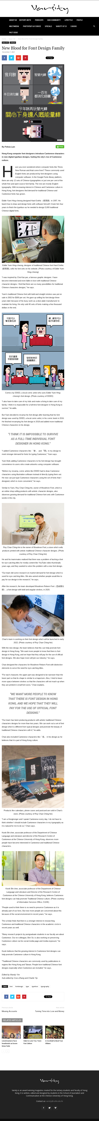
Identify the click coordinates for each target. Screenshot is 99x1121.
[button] (94, 26)
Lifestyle (69, 20)
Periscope (39, 20)
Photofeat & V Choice (32, 26)
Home (4, 39)
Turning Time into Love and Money (49, 1011)
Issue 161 (12, 39)
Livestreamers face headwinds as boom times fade (9, 1043)
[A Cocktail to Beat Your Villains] (54, 1032)
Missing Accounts (9, 1011)
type (27, 986)
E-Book (74, 26)
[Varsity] (49, 8)
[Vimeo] (55, 1108)
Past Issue (13, 32)
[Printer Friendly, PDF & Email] (60, 146)
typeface (35, 986)
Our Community (54, 20)
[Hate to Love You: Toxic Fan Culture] (32, 1032)
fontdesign (19, 986)
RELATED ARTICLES (12, 1020)
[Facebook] (44, 1108)
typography (45, 986)
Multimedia (14, 26)
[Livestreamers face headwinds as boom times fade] (11, 1032)
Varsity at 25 (61, 26)
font (11, 986)
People (79, 20)
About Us (13, 20)
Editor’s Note (25, 20)
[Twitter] (49, 1108)
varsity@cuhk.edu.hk (54, 1101)
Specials (48, 26)
